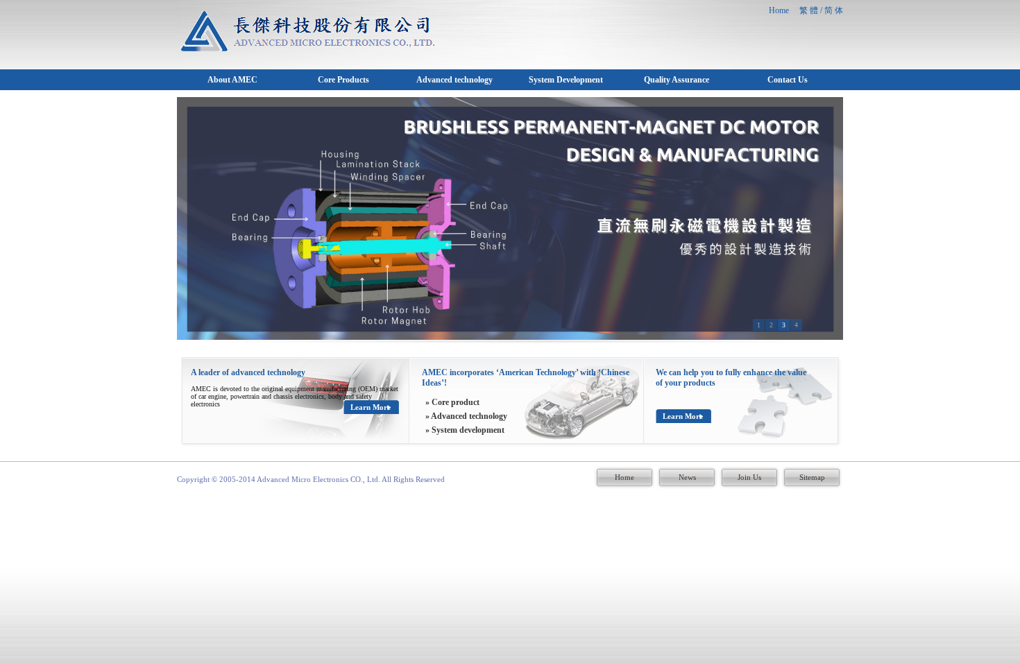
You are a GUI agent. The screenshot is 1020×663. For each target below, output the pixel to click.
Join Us (749, 477)
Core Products (343, 80)
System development (468, 430)
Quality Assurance (676, 80)
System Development (566, 80)
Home (624, 477)
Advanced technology (454, 80)
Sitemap (812, 477)
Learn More (370, 407)
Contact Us (787, 80)
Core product (455, 402)
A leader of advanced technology (248, 372)
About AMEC (232, 80)
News (687, 477)
